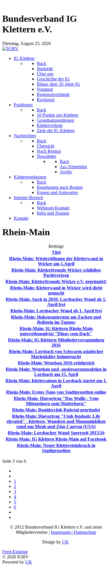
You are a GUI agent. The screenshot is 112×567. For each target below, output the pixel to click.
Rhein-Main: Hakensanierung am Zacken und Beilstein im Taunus (56, 320)
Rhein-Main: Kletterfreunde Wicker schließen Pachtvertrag (56, 273)
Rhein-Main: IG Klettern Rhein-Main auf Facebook (56, 439)
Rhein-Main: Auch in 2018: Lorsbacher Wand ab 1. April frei (56, 302)
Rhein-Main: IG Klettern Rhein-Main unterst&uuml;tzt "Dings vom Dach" (56, 331)
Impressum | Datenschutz (73, 532)
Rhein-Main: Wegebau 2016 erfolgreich (56, 362)
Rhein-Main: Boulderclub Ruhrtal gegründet (56, 409)
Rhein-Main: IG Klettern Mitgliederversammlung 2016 (56, 343)
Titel (56, 252)
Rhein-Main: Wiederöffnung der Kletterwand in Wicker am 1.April (56, 261)
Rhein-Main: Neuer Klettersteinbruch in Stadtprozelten (56, 448)
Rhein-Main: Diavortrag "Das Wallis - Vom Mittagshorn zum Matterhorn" (56, 401)
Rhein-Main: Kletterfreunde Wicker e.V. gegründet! (56, 281)
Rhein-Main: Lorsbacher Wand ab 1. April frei (56, 310)
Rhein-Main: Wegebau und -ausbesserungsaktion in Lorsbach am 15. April (56, 372)
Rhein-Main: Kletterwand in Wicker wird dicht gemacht (56, 290)
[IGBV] (10, 48)
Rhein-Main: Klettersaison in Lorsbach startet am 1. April (56, 383)
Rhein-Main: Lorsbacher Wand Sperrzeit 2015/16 (56, 432)
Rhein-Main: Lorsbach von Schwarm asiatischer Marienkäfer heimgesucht (56, 354)
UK (65, 541)
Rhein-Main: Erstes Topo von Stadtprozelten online (56, 392)
